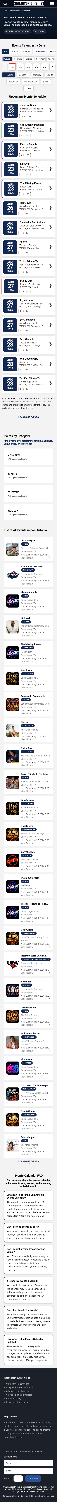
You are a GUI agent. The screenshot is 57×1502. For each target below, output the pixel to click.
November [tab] (40, 59)
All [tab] (5, 51)
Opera (28, 88)
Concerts (23, 75)
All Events (8, 75)
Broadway (13, 81)
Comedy (37, 75)
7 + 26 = (7, 1478)
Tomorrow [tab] (40, 51)
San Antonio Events (12, 11)
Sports (50, 75)
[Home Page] (29, 3)
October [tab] (29, 59)
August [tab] (7, 59)
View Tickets (50, 106)
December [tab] (52, 59)
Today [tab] (15, 51)
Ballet (45, 81)
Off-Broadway (30, 81)
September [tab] (18, 59)
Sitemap (24, 1496)
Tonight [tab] (26, 51)
